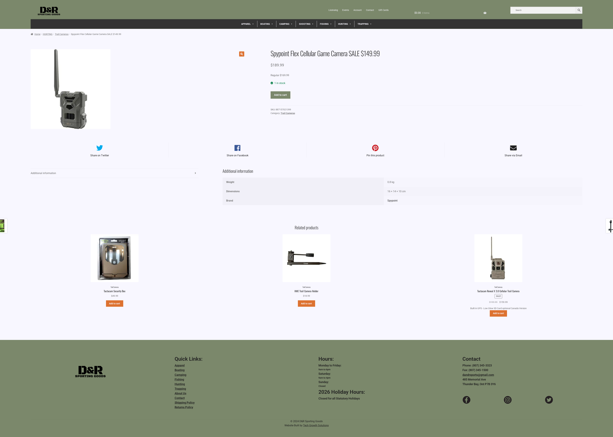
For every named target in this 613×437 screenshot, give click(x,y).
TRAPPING (363, 24)
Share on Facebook (237, 155)
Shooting (304, 24)
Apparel (180, 365)
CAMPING (284, 24)
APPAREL (246, 24)
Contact (370, 10)
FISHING (324, 24)
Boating (180, 370)
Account (357, 10)
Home (37, 34)
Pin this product (375, 155)
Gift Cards (383, 10)
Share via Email (513, 155)
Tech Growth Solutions (316, 425)
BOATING (265, 24)
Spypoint (392, 200)
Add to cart (280, 94)
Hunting (180, 384)
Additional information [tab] (43, 173)
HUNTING (343, 24)
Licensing (333, 10)
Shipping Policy (185, 402)
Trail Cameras (61, 34)
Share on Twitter (99, 155)
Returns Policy (184, 407)
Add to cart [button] (114, 303)
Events (345, 10)
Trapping (180, 388)
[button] (241, 54)
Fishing (179, 379)
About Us (180, 393)
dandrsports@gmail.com (478, 374)
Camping (180, 374)
